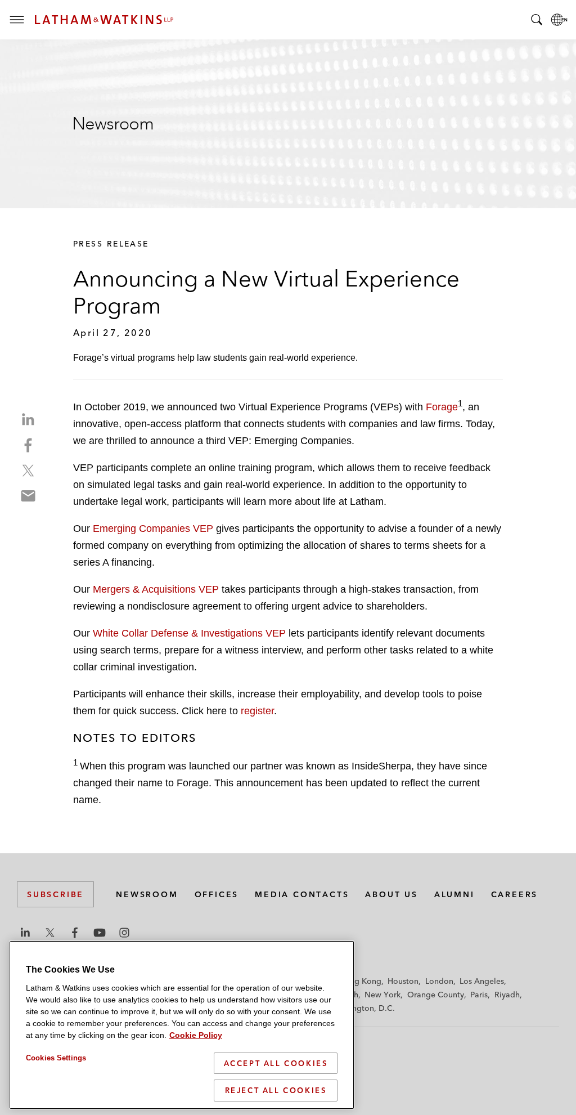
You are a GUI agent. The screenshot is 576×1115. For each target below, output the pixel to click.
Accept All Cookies (276, 1063)
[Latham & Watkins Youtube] (99, 932)
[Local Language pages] (559, 19)
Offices (217, 894)
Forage (442, 407)
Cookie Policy (195, 1035)
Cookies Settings (56, 1058)
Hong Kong (360, 981)
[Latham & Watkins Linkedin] (25, 932)
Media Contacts (302, 894)
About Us (391, 894)
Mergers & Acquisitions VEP (156, 589)
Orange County (435, 994)
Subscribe (55, 894)
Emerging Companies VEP (153, 528)
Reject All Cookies (276, 1090)
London (439, 981)
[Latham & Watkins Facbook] (74, 932)
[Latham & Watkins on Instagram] (124, 932)
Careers (514, 894)
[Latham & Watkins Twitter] (50, 932)
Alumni (454, 894)
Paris (479, 994)
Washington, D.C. (362, 1008)
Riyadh (507, 994)
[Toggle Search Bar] (536, 19)
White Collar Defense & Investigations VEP (189, 633)
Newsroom (147, 894)
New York (382, 994)
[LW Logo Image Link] (104, 19)
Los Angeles (482, 981)
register (257, 711)
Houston (403, 981)
